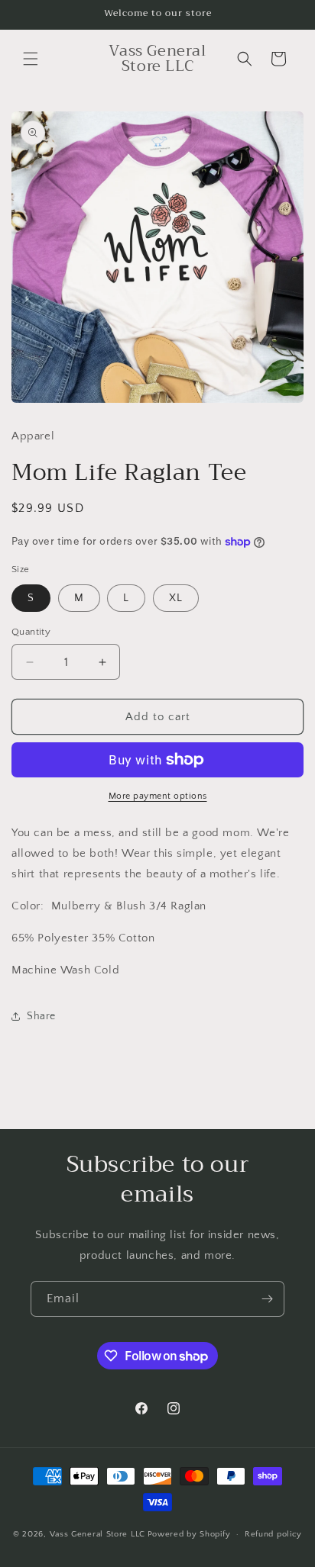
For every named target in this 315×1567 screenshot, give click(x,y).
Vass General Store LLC (97, 1534)
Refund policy (273, 1534)
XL (176, 598)
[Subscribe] (267, 1299)
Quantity (30, 631)
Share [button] (41, 1016)
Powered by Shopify (189, 1534)
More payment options (158, 796)
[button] (30, 59)
